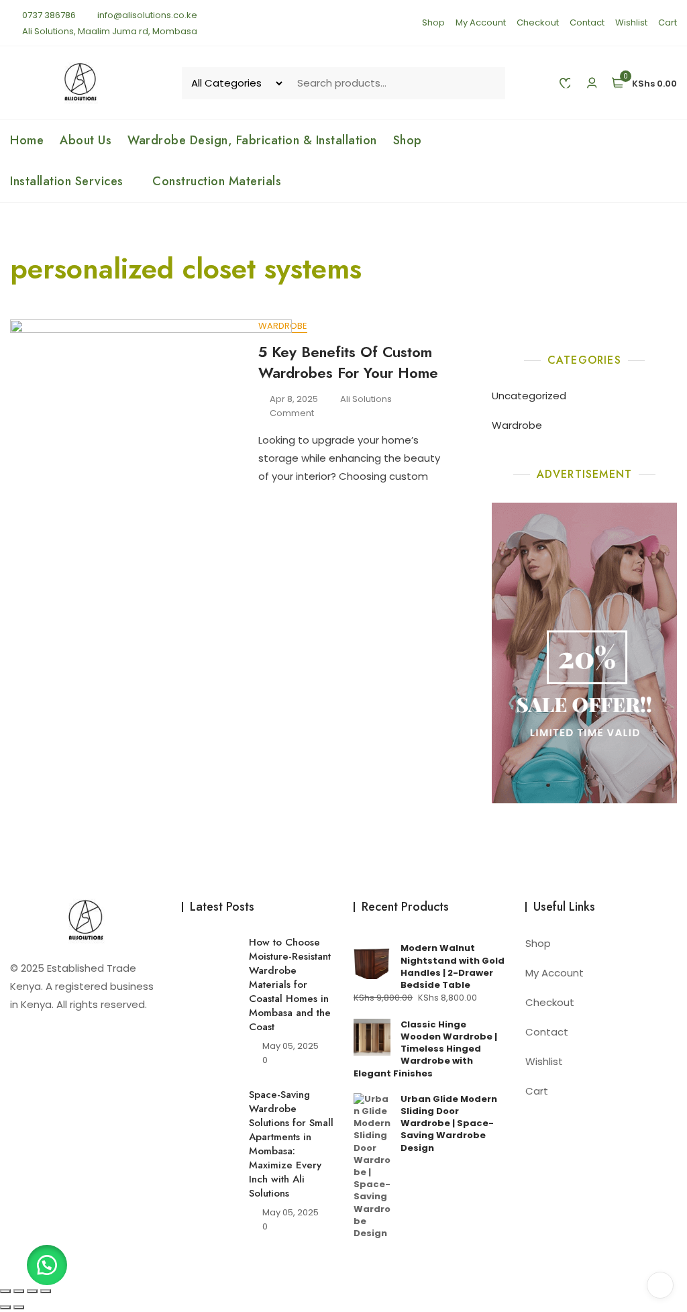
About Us (85, 140)
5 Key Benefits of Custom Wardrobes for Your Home (348, 362)
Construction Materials (216, 181)
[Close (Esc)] (45, 1291)
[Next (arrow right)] (18, 1307)
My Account (481, 22)
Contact (587, 22)
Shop (433, 22)
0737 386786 (48, 15)
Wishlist (631, 22)
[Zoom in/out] (5, 1291)
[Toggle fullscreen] (18, 1291)
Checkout (538, 22)
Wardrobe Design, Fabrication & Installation (252, 140)
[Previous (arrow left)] (5, 1307)
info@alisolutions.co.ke (146, 15)
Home (27, 140)
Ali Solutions (366, 399)
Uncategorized (529, 396)
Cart (667, 22)
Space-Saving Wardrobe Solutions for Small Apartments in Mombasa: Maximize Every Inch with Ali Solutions (291, 1144)
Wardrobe (517, 425)
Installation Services (66, 181)
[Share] (32, 1291)
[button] (47, 1265)
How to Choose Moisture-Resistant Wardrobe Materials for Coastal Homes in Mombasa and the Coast (290, 984)
